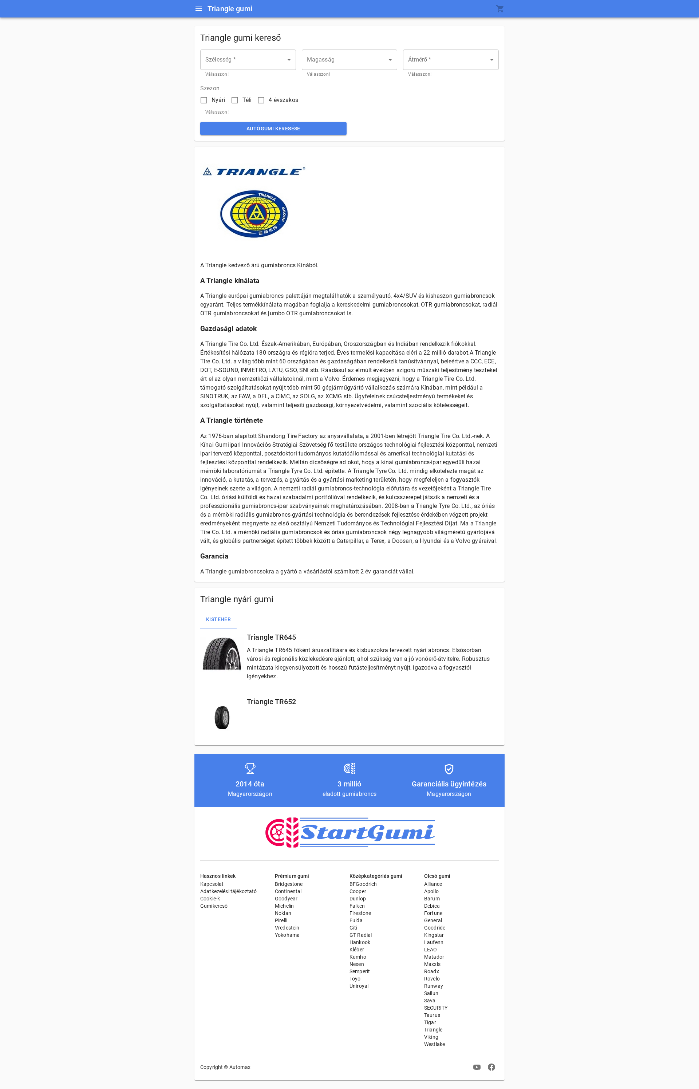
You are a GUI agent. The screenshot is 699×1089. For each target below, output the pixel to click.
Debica (432, 906)
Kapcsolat (212, 884)
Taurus (432, 1015)
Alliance (433, 884)
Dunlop (358, 898)
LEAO (430, 949)
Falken (357, 906)
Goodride (434, 928)
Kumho (358, 957)
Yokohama (287, 935)
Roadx (431, 971)
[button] (248, 60)
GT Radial (361, 935)
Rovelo (432, 979)
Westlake (434, 1044)
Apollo (431, 891)
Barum (432, 898)
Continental (288, 891)
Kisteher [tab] (218, 619)
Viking (431, 1037)
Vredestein (287, 928)
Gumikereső (214, 906)
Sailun (431, 993)
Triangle (433, 1030)
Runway (433, 986)
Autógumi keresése (273, 128)
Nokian (283, 913)
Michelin (284, 906)
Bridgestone (289, 884)
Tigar (430, 1022)
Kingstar (434, 935)
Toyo (355, 979)
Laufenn (433, 942)
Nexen (357, 964)
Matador (434, 957)
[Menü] (199, 8)
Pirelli (281, 920)
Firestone (360, 913)
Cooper (358, 891)
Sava (430, 1000)
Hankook (360, 942)
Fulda (356, 920)
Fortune (433, 913)
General (433, 920)
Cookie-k (210, 898)
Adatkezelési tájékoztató (228, 891)
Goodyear (286, 898)
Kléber (357, 949)
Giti (354, 928)
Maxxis (432, 964)
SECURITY (435, 1008)
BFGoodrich (363, 884)
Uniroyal (359, 986)
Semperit (360, 971)
